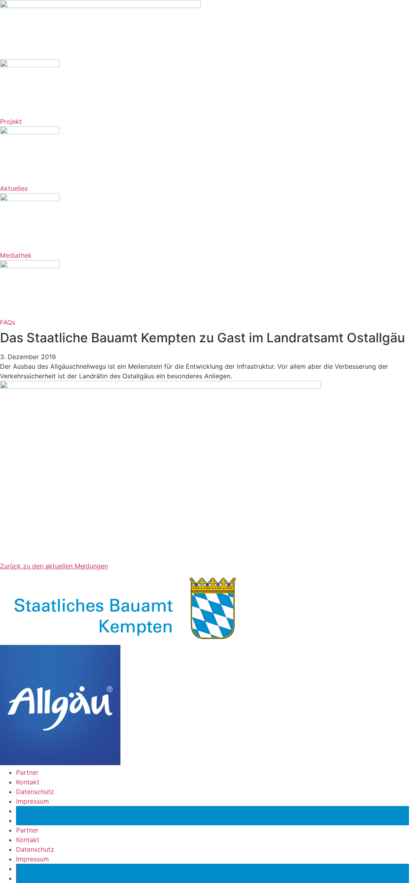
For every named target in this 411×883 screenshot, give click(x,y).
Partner (27, 772)
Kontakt (27, 782)
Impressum (32, 801)
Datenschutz (35, 792)
